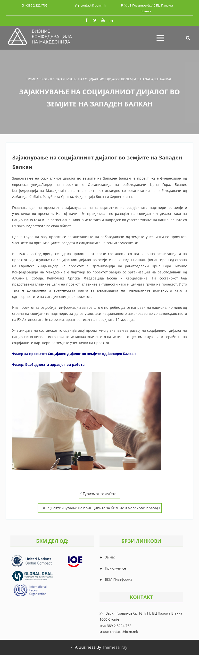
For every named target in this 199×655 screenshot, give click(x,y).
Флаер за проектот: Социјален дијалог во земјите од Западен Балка (72, 353)
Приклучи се (115, 568)
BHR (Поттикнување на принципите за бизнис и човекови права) (99, 507)
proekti (46, 79)
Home (31, 79)
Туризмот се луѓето (99, 493)
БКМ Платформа (118, 579)
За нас (110, 557)
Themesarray (114, 647)
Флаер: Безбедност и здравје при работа (48, 364)
